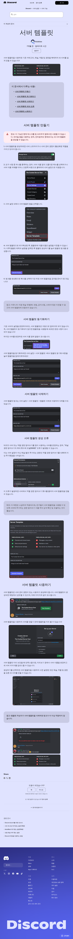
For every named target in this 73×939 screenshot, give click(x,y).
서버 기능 (44, 8)
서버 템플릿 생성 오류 (25, 106)
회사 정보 (54, 897)
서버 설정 (36, 8)
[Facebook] (4, 778)
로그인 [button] (62, 3)
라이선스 (54, 894)
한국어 (8, 865)
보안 (29, 882)
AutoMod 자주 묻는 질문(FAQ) (14, 829)
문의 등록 (39, 3)
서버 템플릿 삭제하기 (25, 101)
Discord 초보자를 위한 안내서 (14, 822)
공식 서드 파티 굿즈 (34, 904)
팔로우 (36, 50)
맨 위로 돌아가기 (37, 807)
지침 (52, 888)
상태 (29, 866)
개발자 (30, 897)
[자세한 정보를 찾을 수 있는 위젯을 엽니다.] (65, 936)
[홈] (10, 3)
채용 (52, 863)
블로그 (30, 885)
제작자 (30, 891)
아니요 (41, 790)
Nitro (29, 863)
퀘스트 (30, 901)
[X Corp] (7, 778)
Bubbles (38, 42)
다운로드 (31, 860)
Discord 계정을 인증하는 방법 (14, 836)
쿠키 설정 (54, 885)
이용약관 (54, 879)
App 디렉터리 (32, 869)
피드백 (32, 3)
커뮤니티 (31, 894)
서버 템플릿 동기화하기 (26, 96)
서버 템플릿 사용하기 (23, 111)
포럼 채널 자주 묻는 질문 (12, 832)
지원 (29, 879)
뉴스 (52, 869)
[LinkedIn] (9, 778)
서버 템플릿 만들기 (22, 91)
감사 (52, 891)
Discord (28, 8)
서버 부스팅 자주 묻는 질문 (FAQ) (15, 826)
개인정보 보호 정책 (57, 882)
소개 (52, 860)
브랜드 (53, 866)
